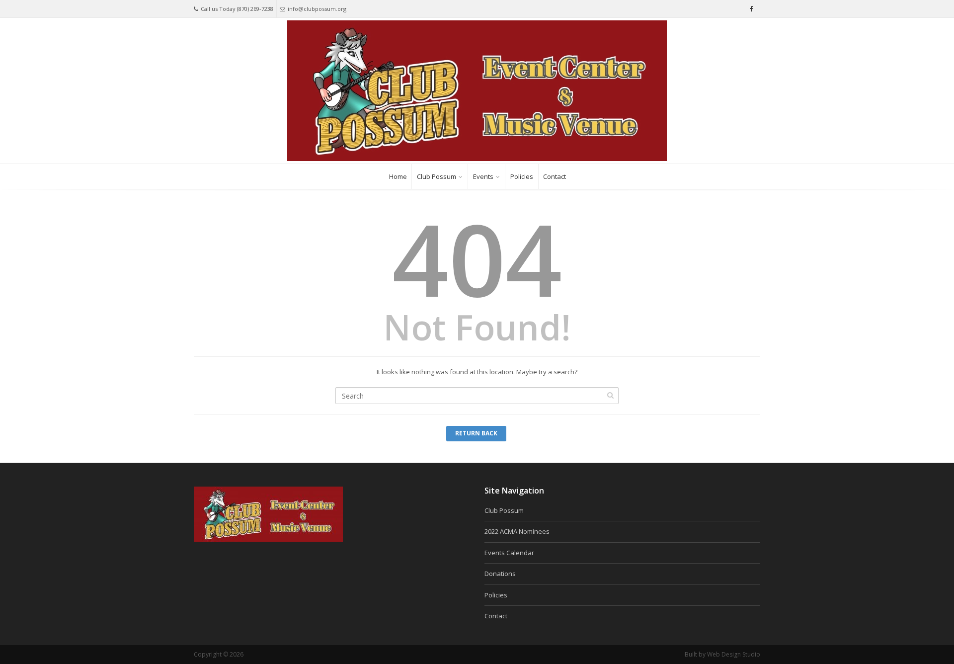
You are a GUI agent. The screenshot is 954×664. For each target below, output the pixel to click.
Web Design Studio (733, 654)
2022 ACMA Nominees (517, 531)
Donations (500, 573)
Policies (521, 176)
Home (398, 176)
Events (483, 176)
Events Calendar (509, 552)
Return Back (476, 433)
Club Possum (436, 176)
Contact (554, 176)
